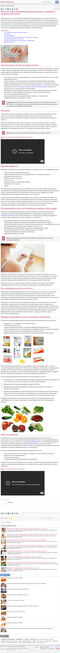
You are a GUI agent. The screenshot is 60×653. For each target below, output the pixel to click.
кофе (34, 641)
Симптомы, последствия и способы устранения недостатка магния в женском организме (30, 628)
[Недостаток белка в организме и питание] (3, 596)
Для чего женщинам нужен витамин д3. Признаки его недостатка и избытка (26, 583)
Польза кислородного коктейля (15, 622)
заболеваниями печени (33, 441)
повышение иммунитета (11, 642)
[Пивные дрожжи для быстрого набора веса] (3, 590)
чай (16, 641)
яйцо (35, 642)
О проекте (37, 646)
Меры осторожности (9, 42)
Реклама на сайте (44, 648)
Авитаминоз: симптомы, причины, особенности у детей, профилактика (27, 539)
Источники (7, 34)
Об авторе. (10, 502)
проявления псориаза (41, 86)
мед (51, 639)
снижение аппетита (26, 641)
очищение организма (8, 639)
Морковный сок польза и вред (14, 578)
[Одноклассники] (6, 8)
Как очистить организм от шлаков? (16, 600)
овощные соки (47, 641)
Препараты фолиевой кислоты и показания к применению (19, 40)
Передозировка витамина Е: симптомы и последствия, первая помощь (27, 551)
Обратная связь (52, 648)
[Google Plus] (12, 8)
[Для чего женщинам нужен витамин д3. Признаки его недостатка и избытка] (3, 585)
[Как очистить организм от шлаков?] (3, 602)
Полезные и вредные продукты (15, 617)
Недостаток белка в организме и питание (17, 594)
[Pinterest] (17, 8)
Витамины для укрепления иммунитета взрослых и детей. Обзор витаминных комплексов (32, 534)
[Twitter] (4, 8)
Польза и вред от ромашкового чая (16, 611)
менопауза (33, 639)
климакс (26, 639)
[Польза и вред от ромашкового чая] (3, 613)
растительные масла (43, 639)
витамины (8, 522)
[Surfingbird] (14, 8)
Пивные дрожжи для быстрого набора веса (18, 589)
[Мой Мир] (8, 8)
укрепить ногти (40, 84)
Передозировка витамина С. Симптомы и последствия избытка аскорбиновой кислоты (31, 562)
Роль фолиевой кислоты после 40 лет (14, 39)
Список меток (4, 636)
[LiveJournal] (10, 8)
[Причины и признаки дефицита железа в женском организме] (3, 607)
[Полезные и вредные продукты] (3, 618)
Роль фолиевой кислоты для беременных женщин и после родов (21, 37)
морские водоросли (27, 642)
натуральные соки (41, 642)
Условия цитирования (55, 646)
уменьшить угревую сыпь (26, 86)
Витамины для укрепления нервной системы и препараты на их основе (27, 528)
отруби (20, 642)
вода (19, 641)
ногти (38, 641)
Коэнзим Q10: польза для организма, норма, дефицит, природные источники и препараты (32, 545)
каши (41, 641)
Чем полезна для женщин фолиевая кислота (15, 32)
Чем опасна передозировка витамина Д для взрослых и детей (24, 556)
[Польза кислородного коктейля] (3, 624)
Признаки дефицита (9, 35)
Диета (2, 5)
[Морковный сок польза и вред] (3, 579)
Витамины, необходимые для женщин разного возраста (22, 568)
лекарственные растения (7, 641)
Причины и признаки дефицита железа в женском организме (22, 606)
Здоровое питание (9, 5)
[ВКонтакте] (1, 8)
